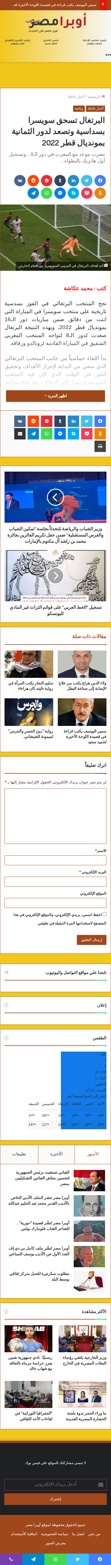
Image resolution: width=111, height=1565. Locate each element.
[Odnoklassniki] (100, 193)
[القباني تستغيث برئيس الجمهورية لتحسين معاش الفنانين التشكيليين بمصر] (89, 1180)
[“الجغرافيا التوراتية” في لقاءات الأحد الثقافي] (28, 1394)
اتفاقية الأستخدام (24, 1534)
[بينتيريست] (46, 180)
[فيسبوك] (100, 180)
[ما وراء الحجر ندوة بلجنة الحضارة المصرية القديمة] (82, 1394)
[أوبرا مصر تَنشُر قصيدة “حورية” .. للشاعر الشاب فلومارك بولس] (89, 1231)
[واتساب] (46, 193)
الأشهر (93, 1154)
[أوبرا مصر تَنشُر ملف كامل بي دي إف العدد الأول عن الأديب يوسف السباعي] (89, 1256)
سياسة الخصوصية (54, 1534)
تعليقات (19, 1154)
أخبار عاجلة (76, 97)
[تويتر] (86, 180)
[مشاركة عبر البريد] (20, 433)
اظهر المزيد (57, 396)
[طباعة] (100, 446)
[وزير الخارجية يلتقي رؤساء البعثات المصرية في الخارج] (82, 1338)
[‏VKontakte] (20, 180)
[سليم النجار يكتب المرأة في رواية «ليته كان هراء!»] (29, 664)
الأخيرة (56, 1154)
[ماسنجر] (60, 193)
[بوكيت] (86, 193)
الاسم (100, 851)
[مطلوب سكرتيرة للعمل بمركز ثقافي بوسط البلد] (89, 1282)
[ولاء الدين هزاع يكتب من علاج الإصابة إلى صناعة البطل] (82, 664)
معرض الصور (56, 1543)
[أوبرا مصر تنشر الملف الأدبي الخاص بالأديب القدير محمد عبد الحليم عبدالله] (89, 1206)
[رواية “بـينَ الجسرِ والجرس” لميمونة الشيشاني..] (29, 712)
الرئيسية (95, 97)
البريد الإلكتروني (92, 872)
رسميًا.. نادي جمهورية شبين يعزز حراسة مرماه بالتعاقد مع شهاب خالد (30, 1363)
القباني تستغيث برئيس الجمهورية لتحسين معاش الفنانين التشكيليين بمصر (42, 1178)
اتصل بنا (78, 1534)
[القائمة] (108, 55)
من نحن (94, 1534)
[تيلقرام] (33, 193)
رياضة (79, 109)
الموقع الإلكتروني (93, 894)
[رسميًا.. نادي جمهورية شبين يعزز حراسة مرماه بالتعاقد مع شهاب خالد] (28, 1338)
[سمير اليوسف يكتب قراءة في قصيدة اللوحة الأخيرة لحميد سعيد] (82, 712)
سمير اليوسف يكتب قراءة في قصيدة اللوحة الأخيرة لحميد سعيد (85, 736)
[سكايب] (73, 193)
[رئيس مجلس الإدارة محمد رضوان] (55, 29)
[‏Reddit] (33, 180)
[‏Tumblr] (60, 180)
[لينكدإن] (73, 180)
